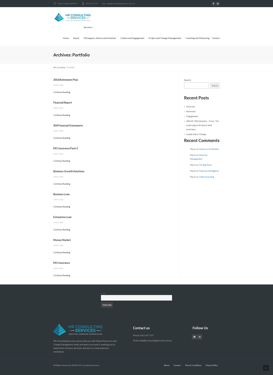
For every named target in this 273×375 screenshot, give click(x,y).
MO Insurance (61, 262)
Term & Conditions (193, 365)
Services (88, 27)
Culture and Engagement (132, 38)
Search (187, 80)
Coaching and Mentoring (197, 38)
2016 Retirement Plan (65, 79)
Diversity (190, 106)
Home (66, 38)
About (76, 38)
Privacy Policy (212, 365)
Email (103, 293)
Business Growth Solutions (68, 171)
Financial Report (62, 102)
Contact (216, 38)
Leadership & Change (196, 134)
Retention (191, 111)
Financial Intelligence (209, 171)
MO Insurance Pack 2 (65, 148)
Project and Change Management (165, 38)
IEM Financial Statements (68, 125)
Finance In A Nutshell (209, 149)
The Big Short (205, 165)
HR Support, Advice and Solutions (100, 38)
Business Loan (61, 194)
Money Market (62, 240)
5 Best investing (206, 177)
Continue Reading (61, 92)
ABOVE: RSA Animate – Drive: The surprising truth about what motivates (202, 125)
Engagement (192, 116)
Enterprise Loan (62, 217)
